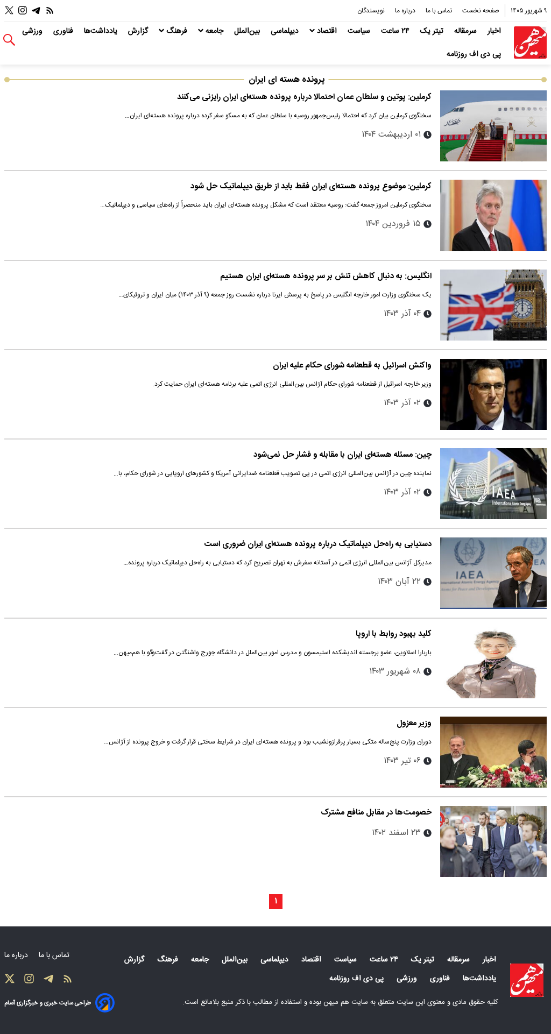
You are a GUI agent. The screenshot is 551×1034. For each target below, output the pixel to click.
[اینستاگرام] (22, 10)
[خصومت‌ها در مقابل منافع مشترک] (493, 841)
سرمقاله (466, 31)
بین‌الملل (248, 31)
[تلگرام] (36, 10)
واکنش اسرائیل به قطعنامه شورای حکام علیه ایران (352, 365)
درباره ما (406, 10)
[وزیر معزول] (493, 752)
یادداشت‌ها (101, 31)
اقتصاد (327, 31)
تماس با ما (440, 10)
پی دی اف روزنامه (475, 54)
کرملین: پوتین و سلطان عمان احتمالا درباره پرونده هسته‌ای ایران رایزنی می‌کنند (304, 97)
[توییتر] (9, 10)
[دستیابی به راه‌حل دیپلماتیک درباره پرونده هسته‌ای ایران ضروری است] (493, 572)
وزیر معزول (414, 723)
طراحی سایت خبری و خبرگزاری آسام (47, 1003)
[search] (9, 40)
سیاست (360, 31)
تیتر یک (433, 31)
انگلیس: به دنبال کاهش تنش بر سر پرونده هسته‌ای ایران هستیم (326, 276)
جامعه (214, 31)
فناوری (64, 31)
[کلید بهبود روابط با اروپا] (493, 662)
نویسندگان (371, 10)
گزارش (139, 31)
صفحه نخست (480, 10)
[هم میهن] (530, 42)
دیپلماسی (286, 31)
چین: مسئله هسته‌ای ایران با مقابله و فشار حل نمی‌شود (342, 455)
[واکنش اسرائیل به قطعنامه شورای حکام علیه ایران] (493, 394)
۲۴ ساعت (396, 31)
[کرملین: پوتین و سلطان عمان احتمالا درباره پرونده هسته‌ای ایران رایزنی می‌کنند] (493, 125)
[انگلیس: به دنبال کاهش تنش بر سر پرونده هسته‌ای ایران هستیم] (493, 305)
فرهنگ (176, 31)
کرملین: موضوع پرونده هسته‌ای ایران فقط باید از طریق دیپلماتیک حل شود (311, 186)
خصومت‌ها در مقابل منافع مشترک (376, 812)
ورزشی (33, 31)
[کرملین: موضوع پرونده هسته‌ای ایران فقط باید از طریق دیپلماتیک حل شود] (493, 215)
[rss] (50, 10)
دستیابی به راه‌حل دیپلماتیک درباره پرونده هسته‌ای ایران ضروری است (318, 544)
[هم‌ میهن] (526, 980)
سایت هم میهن (345, 1002)
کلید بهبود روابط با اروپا (394, 634)
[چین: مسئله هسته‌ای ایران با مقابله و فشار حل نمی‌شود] (493, 483)
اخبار (495, 31)
